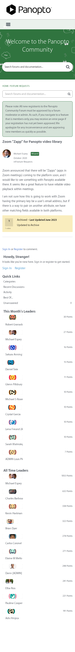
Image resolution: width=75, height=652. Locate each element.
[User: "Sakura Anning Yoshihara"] (12, 347)
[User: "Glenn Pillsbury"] (12, 377)
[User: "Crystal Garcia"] (12, 407)
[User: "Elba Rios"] (9, 581)
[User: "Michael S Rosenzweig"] (12, 392)
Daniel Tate (11, 369)
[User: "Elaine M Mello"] (12, 551)
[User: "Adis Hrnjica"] (11, 611)
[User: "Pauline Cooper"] (12, 596)
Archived (22, 219)
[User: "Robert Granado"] (12, 317)
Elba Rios (10, 588)
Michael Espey (21, 153)
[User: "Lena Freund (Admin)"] (12, 422)
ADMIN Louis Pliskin (14, 459)
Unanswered (37, 303)
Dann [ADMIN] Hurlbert (14, 573)
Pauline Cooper (13, 603)
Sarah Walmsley (14, 444)
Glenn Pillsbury (13, 384)
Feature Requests (24, 161)
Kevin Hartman (13, 513)
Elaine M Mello (13, 558)
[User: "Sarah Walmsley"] (12, 437)
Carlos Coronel (13, 543)
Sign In (6, 249)
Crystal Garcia (13, 414)
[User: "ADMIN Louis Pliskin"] (12, 452)
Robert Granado (14, 324)
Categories (9, 281)
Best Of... (8, 297)
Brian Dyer (11, 528)
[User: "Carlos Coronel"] (12, 536)
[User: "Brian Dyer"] (10, 521)
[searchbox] (37, 67)
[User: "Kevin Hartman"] (12, 506)
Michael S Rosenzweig (14, 399)
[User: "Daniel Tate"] (10, 362)
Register (18, 249)
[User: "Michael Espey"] (6, 153)
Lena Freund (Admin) (14, 429)
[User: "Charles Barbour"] (12, 491)
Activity (7, 292)
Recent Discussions (13, 286)
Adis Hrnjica (12, 618)
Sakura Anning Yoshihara (14, 354)
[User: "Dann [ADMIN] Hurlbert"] (12, 566)
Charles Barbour (14, 498)
